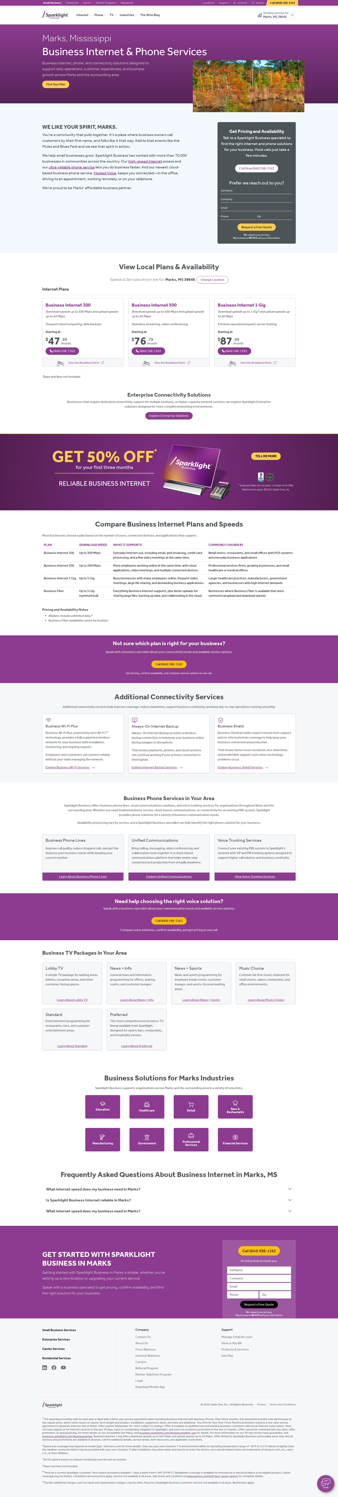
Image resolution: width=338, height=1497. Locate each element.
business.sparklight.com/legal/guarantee (67, 1436)
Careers (141, 1362)
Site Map (227, 1355)
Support (223, 2)
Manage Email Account (237, 1337)
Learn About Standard (72, 1046)
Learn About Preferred (136, 1046)
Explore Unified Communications (169, 876)
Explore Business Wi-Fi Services (68, 767)
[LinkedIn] (44, 1368)
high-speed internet (145, 161)
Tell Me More (266, 456)
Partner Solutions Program (153, 1374)
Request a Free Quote (256, 227)
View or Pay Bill (231, 1343)
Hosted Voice (105, 173)
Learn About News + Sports (201, 1000)
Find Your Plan (55, 84)
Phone (98, 15)
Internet (82, 15)
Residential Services (56, 1358)
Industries (127, 15)
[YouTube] (63, 1368)
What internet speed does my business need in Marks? (93, 1189)
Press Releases (145, 1349)
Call (169, 664)
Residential (127, 2)
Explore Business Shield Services (240, 767)
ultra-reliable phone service (72, 167)
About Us (141, 1343)
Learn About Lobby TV (72, 1000)
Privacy (261, 1404)
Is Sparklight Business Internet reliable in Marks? (88, 1200)
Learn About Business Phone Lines (83, 876)
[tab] (169, 1189)
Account (242, 2)
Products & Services (235, 1349)
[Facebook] (54, 1368)
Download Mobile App (150, 1387)
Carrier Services (53, 1349)
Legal (139, 1381)
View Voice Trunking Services (255, 876)
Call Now (256, 168)
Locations (208, 2)
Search (259, 2)
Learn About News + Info (137, 1000)
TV (112, 15)
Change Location (212, 280)
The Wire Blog (150, 15)
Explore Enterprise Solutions (169, 416)
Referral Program (146, 1368)
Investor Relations (147, 1355)
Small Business (52, 2)
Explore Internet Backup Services (155, 767)
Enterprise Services (56, 1339)
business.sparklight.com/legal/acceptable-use (167, 1432)
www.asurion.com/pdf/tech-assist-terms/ (212, 1476)
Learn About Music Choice (266, 1000)
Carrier (87, 2)
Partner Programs (106, 2)
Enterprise (72, 2)
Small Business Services (59, 1330)
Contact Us (143, 1337)
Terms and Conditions (282, 1404)
